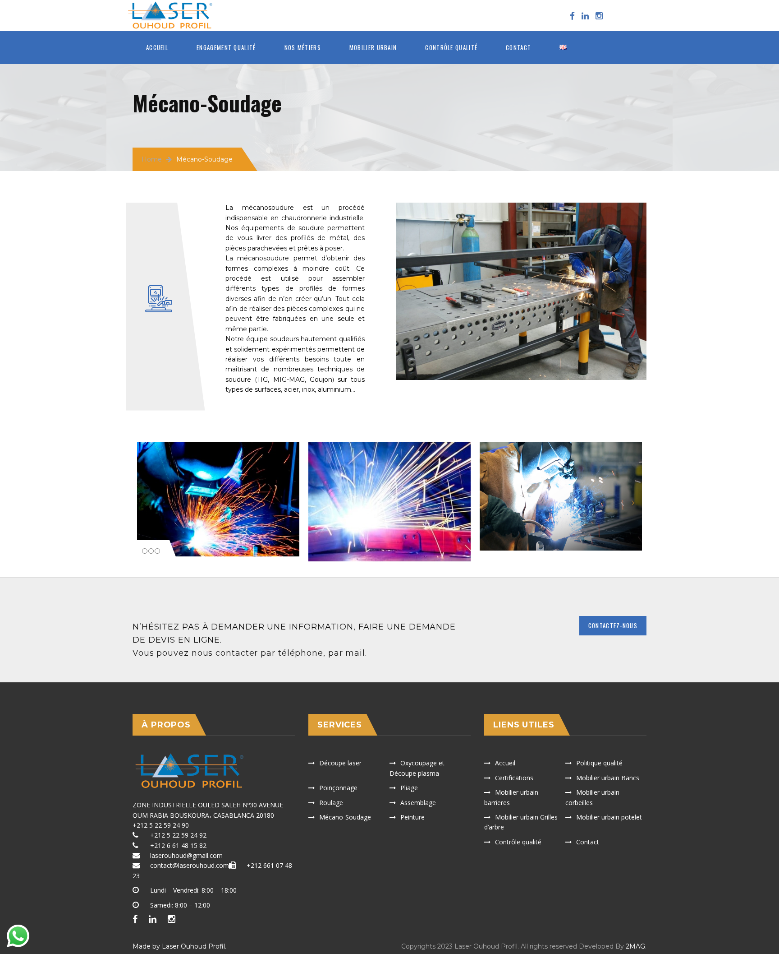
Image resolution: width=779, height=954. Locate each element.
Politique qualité (599, 763)
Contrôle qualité (451, 47)
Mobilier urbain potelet (609, 817)
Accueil (157, 47)
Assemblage (418, 802)
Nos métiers (302, 47)
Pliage (409, 787)
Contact (518, 47)
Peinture (412, 817)
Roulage (331, 802)
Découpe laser (340, 763)
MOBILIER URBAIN (373, 47)
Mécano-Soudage (345, 817)
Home (152, 159)
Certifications (514, 777)
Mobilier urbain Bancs (607, 777)
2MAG (635, 946)
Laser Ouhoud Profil (193, 946)
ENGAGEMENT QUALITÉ (226, 47)
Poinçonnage (338, 787)
